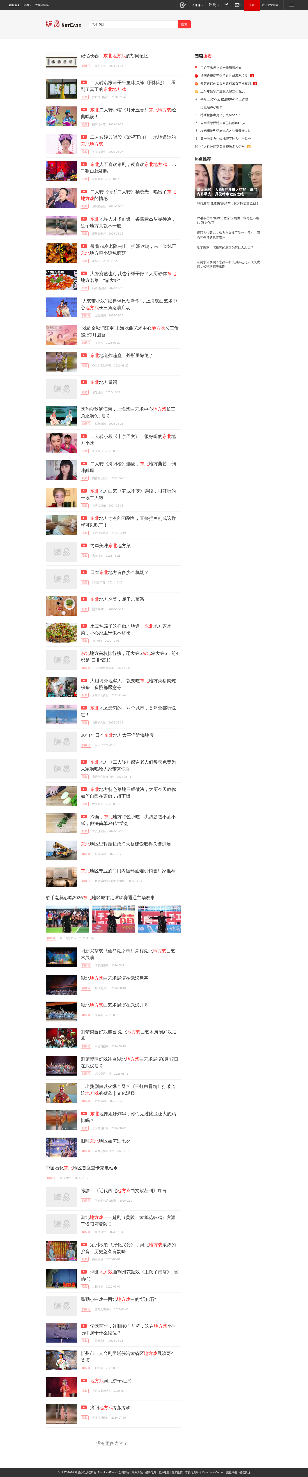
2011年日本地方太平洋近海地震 (117, 735)
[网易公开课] (197, 5)
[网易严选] (213, 5)
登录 (252, 5)
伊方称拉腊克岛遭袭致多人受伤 (222, 146)
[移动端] (183, 5)
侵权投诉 (244, 1472)
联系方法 (137, 1472)
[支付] (227, 5)
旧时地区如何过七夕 (105, 1141)
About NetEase (107, 1472)
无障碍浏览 (42, 5)
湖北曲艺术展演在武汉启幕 (114, 978)
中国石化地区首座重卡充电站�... (83, 1168)
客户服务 (164, 1472)
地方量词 (103, 382)
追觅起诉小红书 (211, 107)
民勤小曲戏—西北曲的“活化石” (118, 1299)
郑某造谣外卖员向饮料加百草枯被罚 (225, 83)
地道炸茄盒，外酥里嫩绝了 (121, 355)
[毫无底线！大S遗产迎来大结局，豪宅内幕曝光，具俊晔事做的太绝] (228, 181)
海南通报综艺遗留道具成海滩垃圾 (224, 75)
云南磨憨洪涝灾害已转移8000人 (223, 123)
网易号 (86, 66)
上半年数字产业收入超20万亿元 (222, 91)
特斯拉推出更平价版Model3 (220, 115)
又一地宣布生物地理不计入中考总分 (225, 138)
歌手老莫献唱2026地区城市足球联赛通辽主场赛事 (100, 897)
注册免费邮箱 (270, 5)
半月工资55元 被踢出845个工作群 (224, 99)
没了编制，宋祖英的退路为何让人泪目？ (225, 247)
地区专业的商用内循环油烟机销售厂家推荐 (128, 871)
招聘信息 (150, 1472)
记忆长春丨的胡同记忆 (114, 56)
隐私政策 (177, 1472)
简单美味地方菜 (110, 545)
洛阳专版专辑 (110, 1407)
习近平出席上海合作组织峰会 (220, 67)
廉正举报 (231, 1472)
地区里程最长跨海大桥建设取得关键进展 (126, 844)
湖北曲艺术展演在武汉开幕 (114, 1005)
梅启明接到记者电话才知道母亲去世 (225, 131)
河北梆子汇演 (110, 1381)
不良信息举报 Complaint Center (204, 1472)
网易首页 (14, 5)
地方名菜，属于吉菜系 (117, 599)
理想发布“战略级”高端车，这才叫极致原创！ (228, 203)
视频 (84, 97)
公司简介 (124, 1472)
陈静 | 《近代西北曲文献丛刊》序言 (124, 1190)
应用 (26, 5)
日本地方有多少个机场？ (119, 572)
